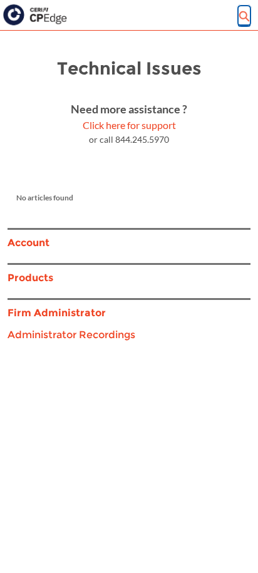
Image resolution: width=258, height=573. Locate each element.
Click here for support (129, 125)
